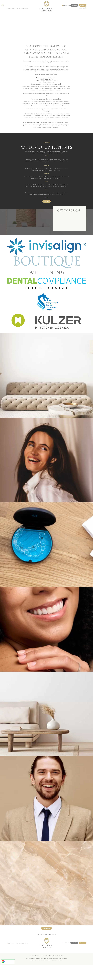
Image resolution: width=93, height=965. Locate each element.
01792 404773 (66, 5)
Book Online (74, 5)
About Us (40, 934)
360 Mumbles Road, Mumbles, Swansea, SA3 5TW (18, 8)
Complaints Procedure (39, 955)
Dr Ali (24, 113)
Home (63, 25)
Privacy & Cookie (32, 955)
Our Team (45, 934)
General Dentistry (75, 25)
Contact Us (82, 5)
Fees (54, 934)
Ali (23, 122)
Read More (46, 201)
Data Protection (55, 955)
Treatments (68, 25)
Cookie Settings (61, 955)
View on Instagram (46, 928)
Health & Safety (50, 955)
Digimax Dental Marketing (62, 958)
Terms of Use (45, 955)
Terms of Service (57, 960)
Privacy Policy (50, 960)
